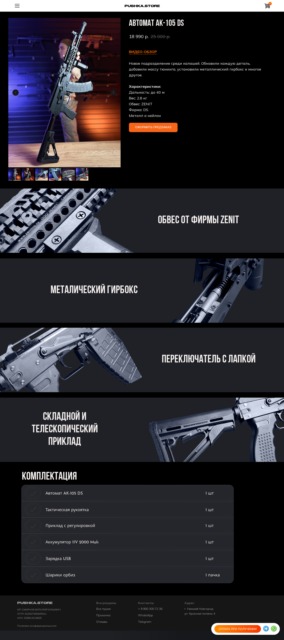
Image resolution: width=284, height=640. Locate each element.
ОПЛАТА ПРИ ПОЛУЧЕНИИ (238, 629)
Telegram (144, 622)
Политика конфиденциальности (36, 625)
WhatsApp (145, 615)
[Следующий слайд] (113, 92)
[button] (153, 127)
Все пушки (103, 609)
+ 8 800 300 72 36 (150, 609)
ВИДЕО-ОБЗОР (143, 51)
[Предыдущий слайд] (15, 92)
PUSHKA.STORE (142, 6)
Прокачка (103, 615)
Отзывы (101, 622)
